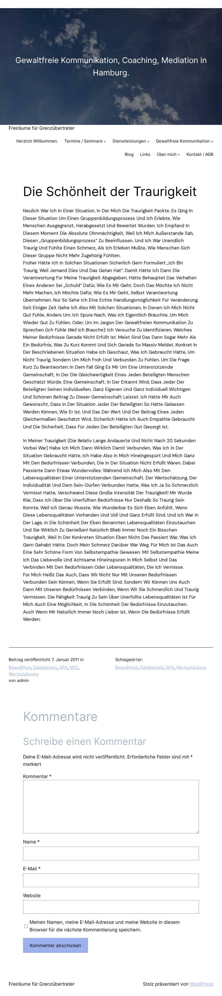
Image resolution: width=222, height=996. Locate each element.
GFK (63, 667)
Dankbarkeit (45, 667)
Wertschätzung (23, 673)
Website (32, 895)
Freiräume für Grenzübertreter (41, 128)
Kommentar (37, 776)
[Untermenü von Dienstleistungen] (148, 141)
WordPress (201, 984)
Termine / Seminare (83, 141)
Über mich (167, 154)
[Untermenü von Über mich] (179, 154)
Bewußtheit (20, 667)
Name (31, 842)
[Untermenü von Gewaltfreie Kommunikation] (212, 141)
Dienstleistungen (129, 141)
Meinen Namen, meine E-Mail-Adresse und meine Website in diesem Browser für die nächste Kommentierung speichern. (105, 925)
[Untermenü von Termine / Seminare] (105, 141)
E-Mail (32, 868)
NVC (74, 667)
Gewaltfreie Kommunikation (183, 141)
